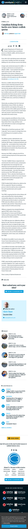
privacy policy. (6, 523)
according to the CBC (13, 79)
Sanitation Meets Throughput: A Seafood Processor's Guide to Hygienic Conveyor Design (14, 399)
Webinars (14, 469)
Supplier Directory (21, 473)
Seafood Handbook (21, 475)
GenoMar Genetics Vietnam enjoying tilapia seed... (11, 16)
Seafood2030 (14, 475)
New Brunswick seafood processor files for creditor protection (16, 337)
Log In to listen (14, 41)
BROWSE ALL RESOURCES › (7, 427)
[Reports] (4, 406)
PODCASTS (8, 413)
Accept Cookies (14, 526)
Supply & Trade (17, 33)
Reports (14, 473)
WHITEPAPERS (9, 396)
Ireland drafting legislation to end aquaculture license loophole (17, 364)
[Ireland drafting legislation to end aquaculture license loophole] (4, 364)
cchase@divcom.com (10, 317)
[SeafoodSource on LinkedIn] (16, 450)
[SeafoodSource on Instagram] (14, 450)
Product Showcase (21, 471)
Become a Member (15, 438)
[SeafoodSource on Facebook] (11, 450)
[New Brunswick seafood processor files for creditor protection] (4, 336)
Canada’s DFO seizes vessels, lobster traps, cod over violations (17, 346)
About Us (7, 467)
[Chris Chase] (3, 33)
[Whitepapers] (4, 397)
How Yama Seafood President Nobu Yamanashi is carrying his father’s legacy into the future (15, 416)
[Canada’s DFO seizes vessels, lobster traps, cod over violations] (4, 346)
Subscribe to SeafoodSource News (15, 291)
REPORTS (8, 405)
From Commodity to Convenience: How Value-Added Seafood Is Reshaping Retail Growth (15, 408)
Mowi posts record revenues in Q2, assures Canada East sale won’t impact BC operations (17, 356)
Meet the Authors (7, 469)
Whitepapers (14, 471)
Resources (14, 467)
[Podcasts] (4, 414)
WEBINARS (8, 389)
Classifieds (21, 469)
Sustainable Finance (11, 424)
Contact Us (7, 475)
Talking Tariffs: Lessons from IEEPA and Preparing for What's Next (15, 391)
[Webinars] (4, 390)
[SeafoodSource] (7, 2)
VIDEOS (7, 422)
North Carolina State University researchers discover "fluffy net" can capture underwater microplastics (17, 375)
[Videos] (4, 423)
